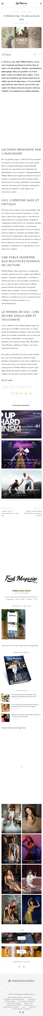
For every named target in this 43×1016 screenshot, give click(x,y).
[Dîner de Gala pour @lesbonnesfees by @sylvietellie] (1, 988)
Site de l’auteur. (7, 380)
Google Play (34, 645)
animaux (5, 387)
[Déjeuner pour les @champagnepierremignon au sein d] (18, 988)
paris (30, 387)
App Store (23, 645)
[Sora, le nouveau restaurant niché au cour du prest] (35, 988)
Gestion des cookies (21, 1009)
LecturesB (6, 55)
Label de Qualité (14, 1005)
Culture (15, 12)
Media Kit (28, 1003)
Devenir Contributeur (14, 999)
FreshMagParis (23, 981)
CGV (24, 1007)
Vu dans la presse (26, 1001)
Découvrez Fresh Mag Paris (20, 997)
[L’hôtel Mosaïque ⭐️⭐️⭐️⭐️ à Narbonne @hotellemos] (9, 988)
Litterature (26, 12)
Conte (13, 387)
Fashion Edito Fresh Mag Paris (14, 728)
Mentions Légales (11, 1007)
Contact (32, 1007)
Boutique (29, 1005)
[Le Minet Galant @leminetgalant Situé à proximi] (27, 988)
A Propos (32, 999)
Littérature (21, 387)
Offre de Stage (14, 1003)
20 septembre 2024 (21, 23)
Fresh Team (10, 1001)
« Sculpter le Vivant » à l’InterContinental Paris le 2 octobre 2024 (10, 513)
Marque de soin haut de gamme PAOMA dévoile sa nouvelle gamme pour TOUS (33, 513)
